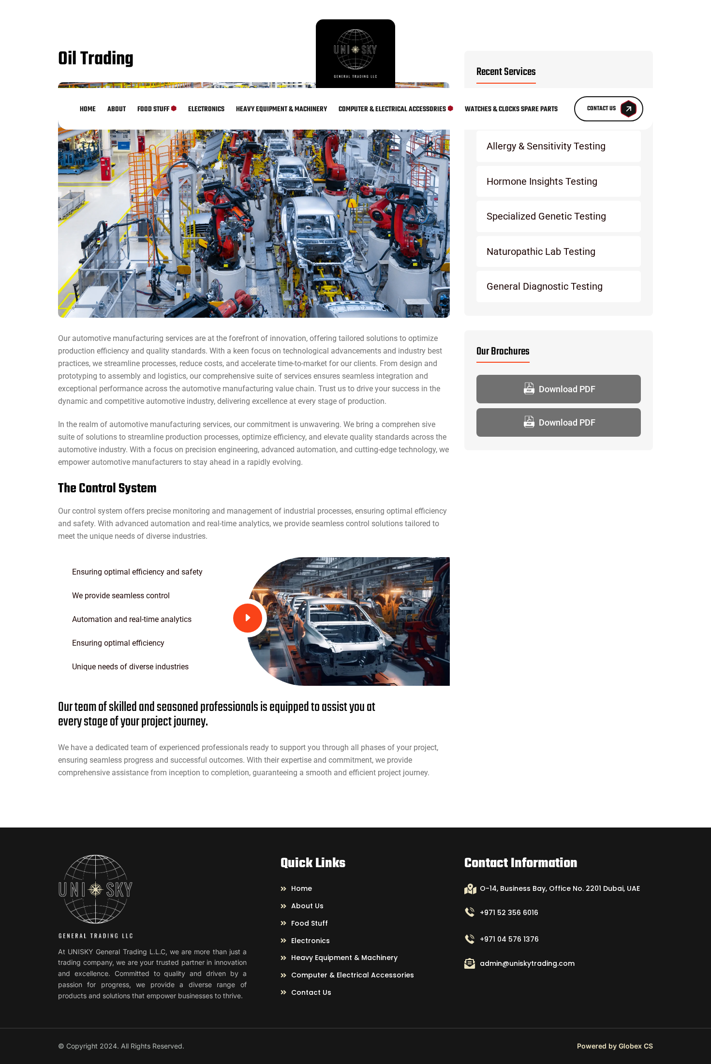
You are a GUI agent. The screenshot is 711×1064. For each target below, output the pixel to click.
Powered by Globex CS (615, 1046)
